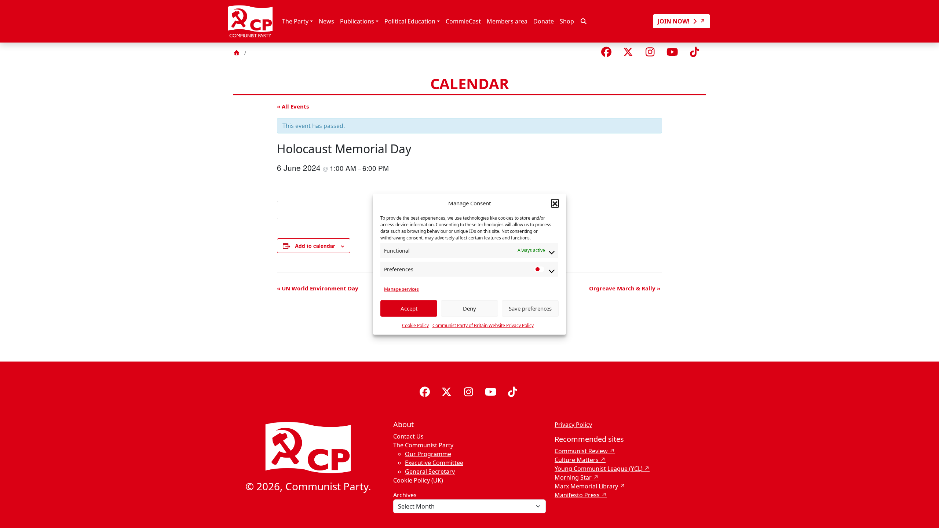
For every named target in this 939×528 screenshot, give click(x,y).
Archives (405, 495)
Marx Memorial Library (586, 486)
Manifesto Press (577, 495)
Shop (567, 21)
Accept (409, 308)
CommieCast (463, 21)
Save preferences (530, 308)
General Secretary (430, 471)
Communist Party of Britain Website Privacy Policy (483, 325)
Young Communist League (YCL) (599, 469)
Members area (507, 21)
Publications (357, 21)
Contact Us (408, 436)
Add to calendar (315, 245)
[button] (555, 203)
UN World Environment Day (317, 288)
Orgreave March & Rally (624, 288)
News (326, 21)
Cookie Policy (415, 325)
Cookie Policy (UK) (418, 480)
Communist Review (581, 451)
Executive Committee (434, 463)
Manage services (401, 289)
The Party (295, 21)
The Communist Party (423, 445)
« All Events (293, 106)
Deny (469, 308)
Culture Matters (577, 460)
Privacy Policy (573, 425)
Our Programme (428, 454)
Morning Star (573, 477)
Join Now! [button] (674, 21)
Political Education (409, 21)
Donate (543, 21)
